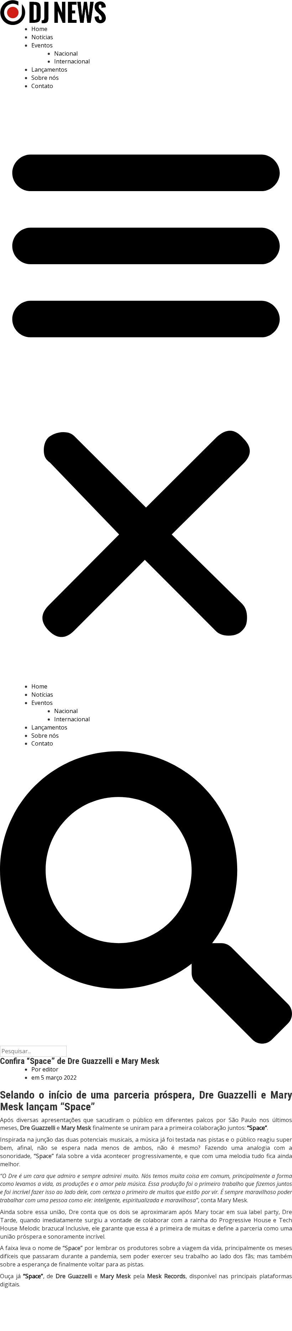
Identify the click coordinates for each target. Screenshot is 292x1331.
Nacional (66, 53)
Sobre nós (45, 78)
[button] (146, 388)
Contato (42, 86)
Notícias (42, 37)
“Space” (45, 1156)
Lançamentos (49, 69)
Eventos (42, 45)
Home (39, 29)
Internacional (72, 61)
